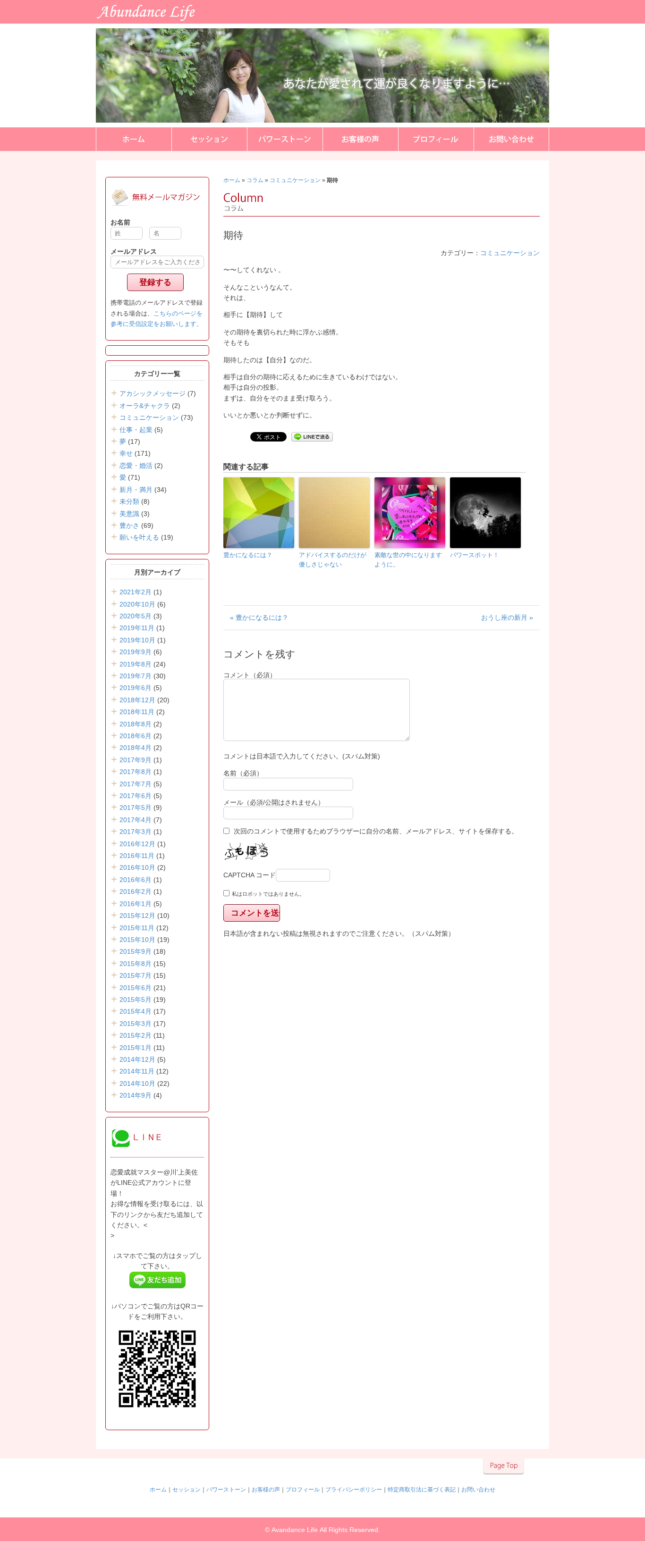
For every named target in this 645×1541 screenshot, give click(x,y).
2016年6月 (135, 879)
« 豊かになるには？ (259, 617)
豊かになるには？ (247, 554)
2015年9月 (135, 951)
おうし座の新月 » (507, 617)
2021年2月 (135, 592)
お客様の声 (360, 139)
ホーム (133, 139)
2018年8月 (135, 724)
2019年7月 (135, 676)
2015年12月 (137, 915)
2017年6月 (135, 796)
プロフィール (436, 139)
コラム (254, 180)
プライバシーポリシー (353, 1489)
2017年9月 (135, 760)
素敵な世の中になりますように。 (408, 559)
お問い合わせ (511, 139)
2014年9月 (135, 1095)
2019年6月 (135, 687)
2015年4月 (135, 1011)
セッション (209, 139)
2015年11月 (136, 928)
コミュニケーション (295, 180)
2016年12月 (137, 844)
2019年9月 (135, 652)
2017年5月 (135, 807)
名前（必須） (243, 773)
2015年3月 (135, 1023)
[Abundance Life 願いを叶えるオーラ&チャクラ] (62, 22)
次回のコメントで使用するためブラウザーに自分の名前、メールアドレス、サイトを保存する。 (376, 831)
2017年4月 (135, 820)
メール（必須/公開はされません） (273, 802)
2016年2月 (135, 891)
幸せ (126, 453)
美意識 (129, 513)
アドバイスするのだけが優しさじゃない (332, 559)
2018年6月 (135, 736)
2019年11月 (136, 628)
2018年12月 (137, 700)
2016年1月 (135, 904)
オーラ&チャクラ (144, 405)
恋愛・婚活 (136, 465)
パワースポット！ (474, 554)
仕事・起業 (136, 429)
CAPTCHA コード (249, 875)
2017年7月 (135, 784)
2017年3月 (135, 831)
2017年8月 (135, 771)
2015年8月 (135, 963)
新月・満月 (136, 489)
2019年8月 (135, 664)
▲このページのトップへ (503, 1466)
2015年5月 (135, 999)
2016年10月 (137, 867)
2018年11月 (136, 712)
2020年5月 (135, 616)
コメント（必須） (249, 675)
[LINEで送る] (312, 436)
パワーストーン (284, 139)
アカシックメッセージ (152, 393)
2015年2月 (135, 1035)
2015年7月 (135, 975)
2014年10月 (137, 1083)
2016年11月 (136, 855)
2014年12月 (137, 1059)
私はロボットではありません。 (268, 894)
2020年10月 (137, 604)
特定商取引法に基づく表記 (422, 1489)
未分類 (129, 501)
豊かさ (129, 525)
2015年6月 (135, 987)
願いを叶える (139, 537)
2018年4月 (135, 747)
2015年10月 (137, 939)
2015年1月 (135, 1047)
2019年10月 (137, 640)
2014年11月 (136, 1071)
